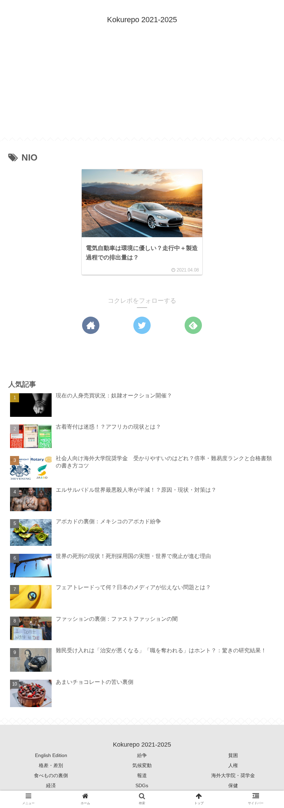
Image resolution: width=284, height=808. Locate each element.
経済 (51, 785)
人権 (233, 765)
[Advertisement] (142, 88)
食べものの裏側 (51, 775)
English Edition (51, 755)
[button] (261, 644)
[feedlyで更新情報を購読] (193, 325)
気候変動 (142, 765)
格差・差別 (51, 765)
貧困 (233, 755)
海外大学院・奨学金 (233, 775)
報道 (142, 775)
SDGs (141, 785)
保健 (233, 785)
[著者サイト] (90, 325)
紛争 (142, 755)
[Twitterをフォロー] (142, 325)
